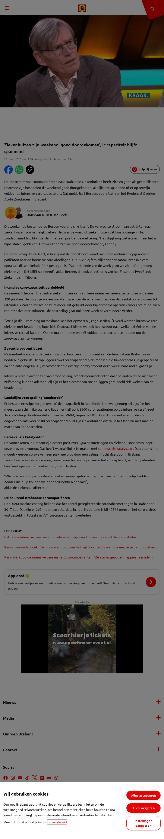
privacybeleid (57, 822)
